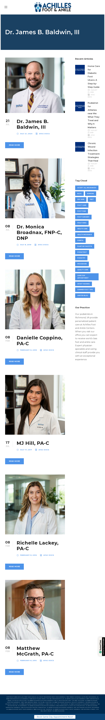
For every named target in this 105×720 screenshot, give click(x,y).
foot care (81, 205)
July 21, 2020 (26, 134)
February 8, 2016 (28, 555)
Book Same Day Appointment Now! (55, 717)
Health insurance (84, 234)
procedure (82, 264)
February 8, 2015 (28, 660)
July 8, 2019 (25, 245)
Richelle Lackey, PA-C (38, 545)
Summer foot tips (85, 289)
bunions (90, 193)
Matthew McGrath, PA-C (35, 651)
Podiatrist (82, 252)
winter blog (82, 295)
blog (79, 193)
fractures (81, 223)
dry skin (80, 199)
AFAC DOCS (44, 134)
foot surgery (83, 217)
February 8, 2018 (28, 350)
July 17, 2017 (26, 450)
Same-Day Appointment (83, 277)
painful (80, 240)
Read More (14, 145)
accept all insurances (86, 188)
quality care (82, 270)
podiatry (81, 258)
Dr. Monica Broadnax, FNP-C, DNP (39, 232)
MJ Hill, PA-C (33, 443)
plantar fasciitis (84, 246)
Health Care (82, 229)
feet (92, 199)
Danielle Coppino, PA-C (39, 340)
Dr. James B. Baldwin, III (33, 124)
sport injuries (83, 284)
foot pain (81, 211)
